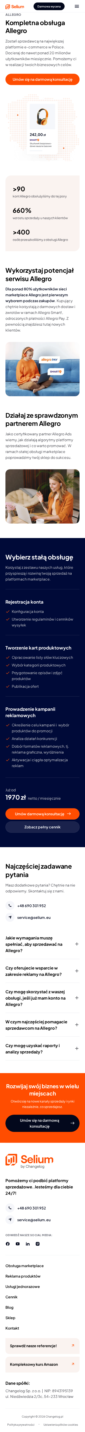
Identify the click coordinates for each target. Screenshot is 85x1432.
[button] (42, 943)
